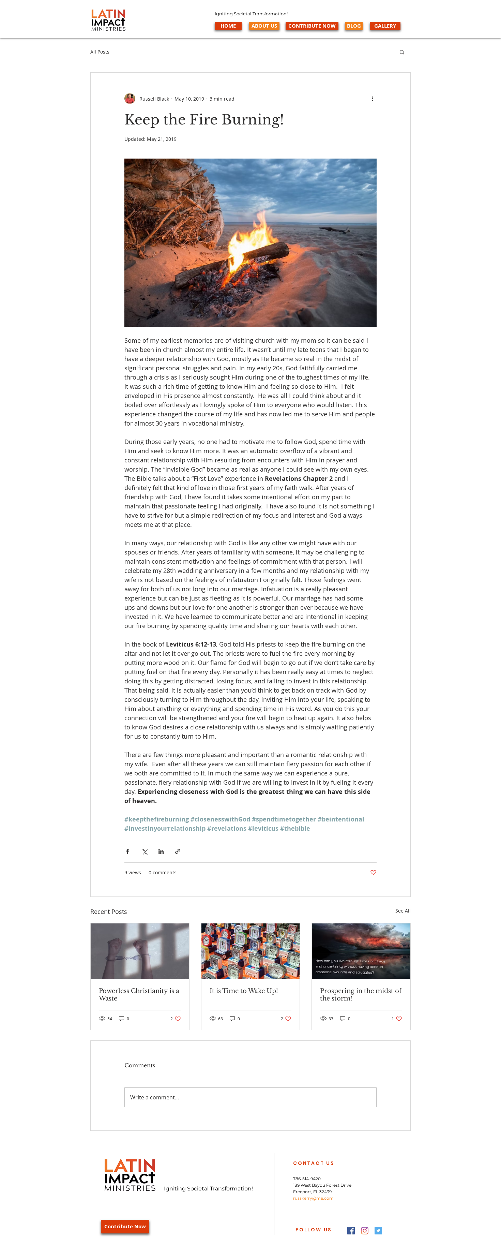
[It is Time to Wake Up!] (250, 951)
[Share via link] (177, 851)
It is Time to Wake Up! (244, 991)
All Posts (99, 51)
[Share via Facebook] (127, 851)
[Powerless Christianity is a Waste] (140, 951)
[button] (402, 52)
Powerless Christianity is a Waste (139, 994)
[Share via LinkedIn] (161, 851)
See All (403, 910)
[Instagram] (364, 1230)
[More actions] (372, 98)
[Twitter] (378, 1230)
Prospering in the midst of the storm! (360, 994)
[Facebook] (351, 1230)
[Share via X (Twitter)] (144, 851)
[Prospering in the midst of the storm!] (361, 951)
